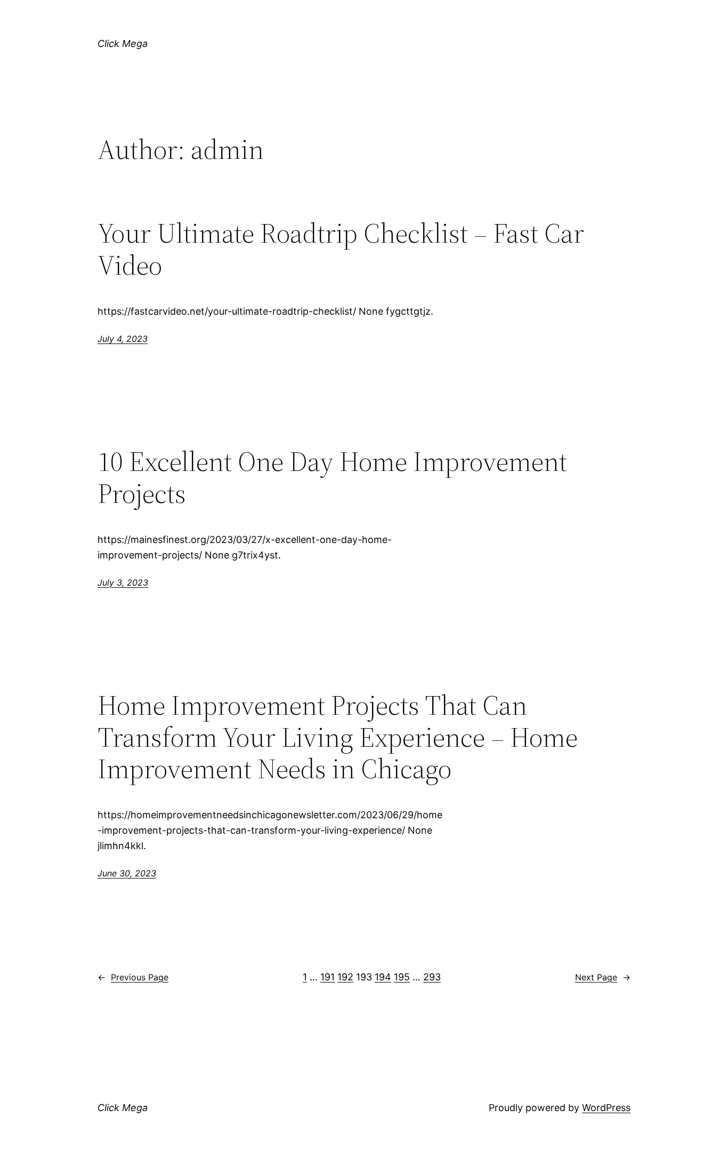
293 (432, 977)
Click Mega (123, 43)
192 (345, 977)
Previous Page (133, 977)
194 (383, 977)
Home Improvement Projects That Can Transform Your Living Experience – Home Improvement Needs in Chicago (338, 737)
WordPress (606, 1107)
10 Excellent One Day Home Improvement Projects (332, 477)
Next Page (602, 977)
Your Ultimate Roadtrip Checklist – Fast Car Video (341, 249)
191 (327, 977)
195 (402, 977)
